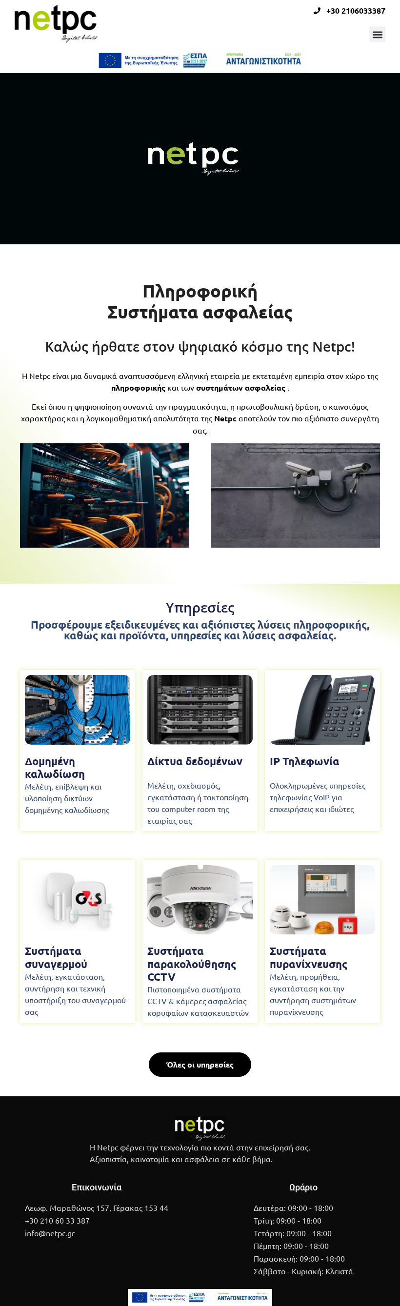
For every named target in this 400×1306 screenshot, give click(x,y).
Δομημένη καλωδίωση (55, 767)
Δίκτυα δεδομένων (194, 761)
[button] (377, 34)
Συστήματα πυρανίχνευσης (308, 957)
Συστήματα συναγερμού (56, 957)
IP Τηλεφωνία (305, 761)
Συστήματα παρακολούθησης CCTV (191, 963)
